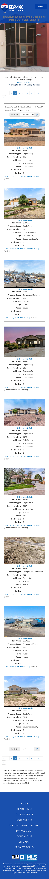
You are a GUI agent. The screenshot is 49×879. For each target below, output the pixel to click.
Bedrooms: (16, 169)
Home (24, 803)
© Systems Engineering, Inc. (24, 862)
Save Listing (9, 176)
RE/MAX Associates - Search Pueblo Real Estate (24, 17)
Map (37, 176)
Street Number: (14, 157)
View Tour (31, 176)
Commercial (9, 110)
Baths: (18, 173)
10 (27, 93)
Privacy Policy (24, 847)
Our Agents (24, 819)
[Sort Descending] (37, 115)
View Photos (20, 176)
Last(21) (39, 93)
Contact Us (24, 836)
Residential (22, 107)
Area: (18, 166)
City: (19, 163)
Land (40, 107)
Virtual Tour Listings (24, 825)
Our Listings (24, 814)
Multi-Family (32, 107)
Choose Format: (11, 107)
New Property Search (24, 82)
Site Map (24, 841)
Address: (17, 160)
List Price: (16, 150)
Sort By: (14, 114)
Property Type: (14, 153)
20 (32, 93)
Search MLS (24, 808)
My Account (24, 830)
